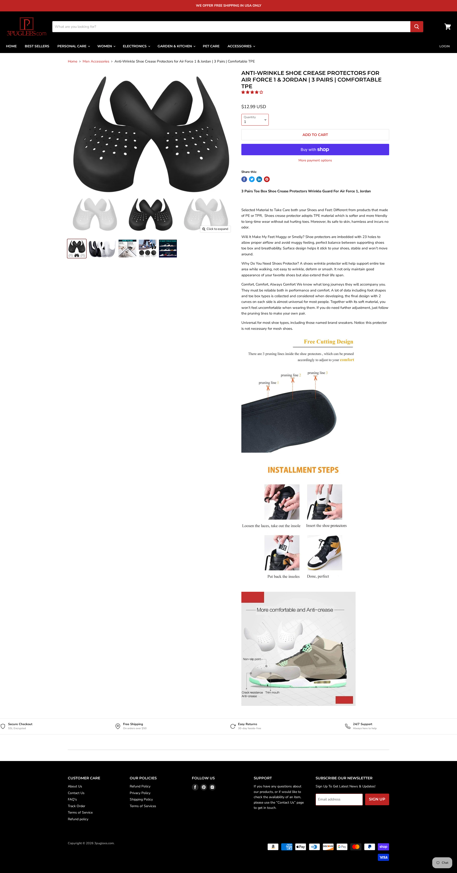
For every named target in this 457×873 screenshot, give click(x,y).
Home (72, 61)
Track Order (76, 806)
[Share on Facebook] (244, 179)
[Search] (416, 26)
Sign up (377, 799)
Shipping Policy (141, 799)
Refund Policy (140, 786)
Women (105, 46)
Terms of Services (143, 806)
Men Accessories (96, 61)
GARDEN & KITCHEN (175, 46)
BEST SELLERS (37, 46)
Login (444, 46)
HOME (11, 46)
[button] (252, 92)
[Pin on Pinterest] (267, 179)
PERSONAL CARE (72, 46)
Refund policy (78, 819)
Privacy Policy (140, 793)
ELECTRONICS (135, 46)
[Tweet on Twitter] (252, 179)
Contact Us (76, 793)
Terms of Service (80, 812)
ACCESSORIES (240, 46)
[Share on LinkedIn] (259, 179)
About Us (75, 786)
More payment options (315, 160)
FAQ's (72, 799)
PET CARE (211, 46)
